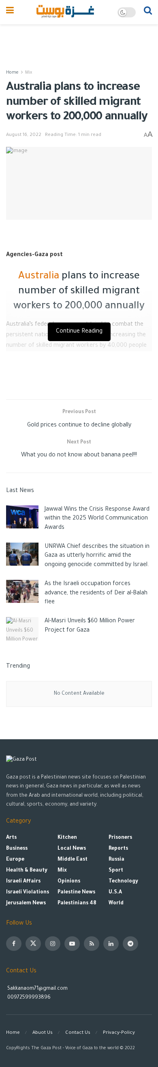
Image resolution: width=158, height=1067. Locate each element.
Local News (72, 849)
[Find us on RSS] (91, 943)
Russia (116, 860)
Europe (15, 860)
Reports (118, 849)
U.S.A (115, 892)
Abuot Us (42, 1033)
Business (17, 849)
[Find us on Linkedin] (111, 943)
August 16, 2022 (23, 135)
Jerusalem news (26, 903)
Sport (116, 871)
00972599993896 (28, 998)
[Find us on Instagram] (52, 943)
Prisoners (120, 838)
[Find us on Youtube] (72, 943)
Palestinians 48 (77, 903)
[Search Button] (148, 12)
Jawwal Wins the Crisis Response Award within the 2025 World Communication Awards (97, 519)
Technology (123, 882)
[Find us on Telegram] (130, 943)
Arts (11, 838)
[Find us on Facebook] (13, 943)
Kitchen (67, 838)
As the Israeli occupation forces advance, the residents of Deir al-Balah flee (96, 593)
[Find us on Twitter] (33, 943)
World (116, 903)
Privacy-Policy (119, 1033)
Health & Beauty (26, 871)
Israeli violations (27, 892)
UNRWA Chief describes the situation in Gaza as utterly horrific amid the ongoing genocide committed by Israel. (97, 556)
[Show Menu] (10, 12)
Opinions (69, 882)
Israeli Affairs (23, 882)
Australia (38, 276)
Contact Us (77, 1033)
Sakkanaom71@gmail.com (37, 989)
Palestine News (76, 892)
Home (12, 72)
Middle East (73, 860)
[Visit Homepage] (65, 12)
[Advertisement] (79, 42)
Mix (28, 72)
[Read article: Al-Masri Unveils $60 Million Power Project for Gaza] (22, 628)
